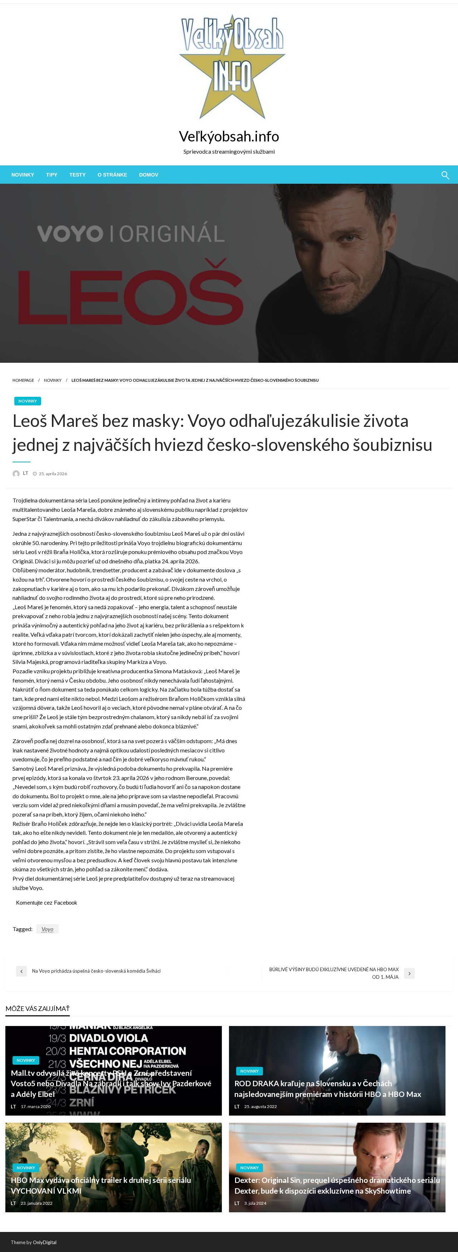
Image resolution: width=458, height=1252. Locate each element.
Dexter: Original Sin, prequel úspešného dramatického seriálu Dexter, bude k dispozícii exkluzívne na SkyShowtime (337, 1185)
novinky (22, 175)
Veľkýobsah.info (229, 136)
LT (26, 473)
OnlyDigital (45, 1242)
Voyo (47, 928)
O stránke (112, 175)
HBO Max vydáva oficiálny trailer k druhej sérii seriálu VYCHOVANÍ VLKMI (101, 1185)
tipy (51, 175)
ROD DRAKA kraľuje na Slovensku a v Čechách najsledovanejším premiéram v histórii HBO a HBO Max (327, 1088)
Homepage (23, 380)
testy (77, 175)
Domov (148, 175)
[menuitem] (22, 175)
